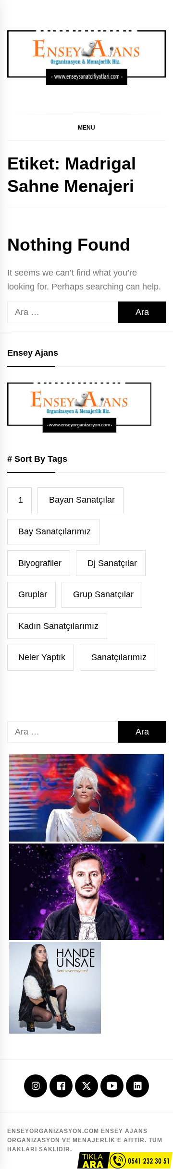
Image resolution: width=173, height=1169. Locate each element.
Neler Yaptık (41, 657)
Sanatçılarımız (119, 657)
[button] (86, 127)
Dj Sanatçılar (112, 563)
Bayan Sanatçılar (82, 500)
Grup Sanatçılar (103, 594)
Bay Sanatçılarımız (54, 531)
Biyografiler (40, 563)
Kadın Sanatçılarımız (58, 626)
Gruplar (32, 594)
